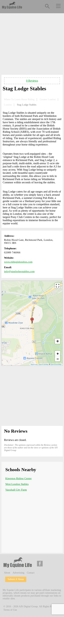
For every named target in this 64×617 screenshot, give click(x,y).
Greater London (48, 99)
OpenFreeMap (44, 364)
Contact (30, 572)
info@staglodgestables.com (19, 271)
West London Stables (17, 484)
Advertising (18, 572)
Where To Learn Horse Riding (19, 99)
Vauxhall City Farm (16, 489)
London (8, 104)
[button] (32, 320)
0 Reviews (32, 80)
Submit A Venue (16, 579)
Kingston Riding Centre (18, 478)
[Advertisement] (32, 44)
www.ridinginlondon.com (18, 261)
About (7, 572)
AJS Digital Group (28, 606)
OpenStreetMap (56, 364)
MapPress (34, 364)
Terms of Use (10, 610)
